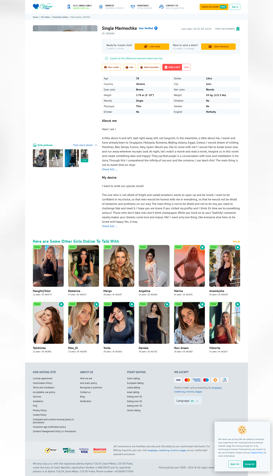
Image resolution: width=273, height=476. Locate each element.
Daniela (143, 348)
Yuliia (106, 348)
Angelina (144, 291)
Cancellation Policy (42, 383)
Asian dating (133, 392)
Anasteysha (216, 291)
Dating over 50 (134, 405)
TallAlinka (39, 348)
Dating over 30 (134, 396)
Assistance (38, 401)
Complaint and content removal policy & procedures (53, 421)
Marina (178, 291)
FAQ (35, 405)
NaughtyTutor (42, 291)
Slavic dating (133, 378)
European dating (135, 383)
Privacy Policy (40, 410)
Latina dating (133, 387)
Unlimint (190, 391)
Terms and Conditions (43, 387)
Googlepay (217, 387)
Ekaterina (74, 291)
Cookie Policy (257, 452)
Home (35, 17)
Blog (82, 396)
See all (236, 241)
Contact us (85, 392)
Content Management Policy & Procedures (54, 431)
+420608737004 (123, 471)
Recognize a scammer (91, 387)
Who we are (86, 378)
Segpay (198, 391)
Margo (107, 291)
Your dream (181, 348)
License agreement (42, 378)
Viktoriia (214, 348)
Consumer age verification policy (49, 426)
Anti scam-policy (88, 383)
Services (37, 396)
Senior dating (133, 410)
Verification (85, 401)
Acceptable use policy (44, 392)
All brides (45, 17)
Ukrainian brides (60, 17)
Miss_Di (73, 348)
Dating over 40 (134, 401)
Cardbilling (179, 391)
